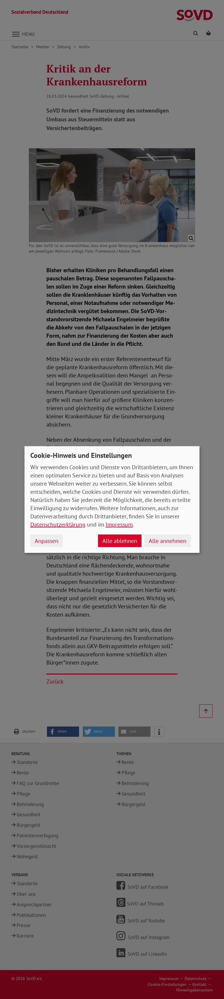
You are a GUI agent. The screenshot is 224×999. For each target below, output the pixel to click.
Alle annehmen (167, 541)
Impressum (119, 524)
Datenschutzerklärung (57, 524)
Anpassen (46, 541)
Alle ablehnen (119, 541)
